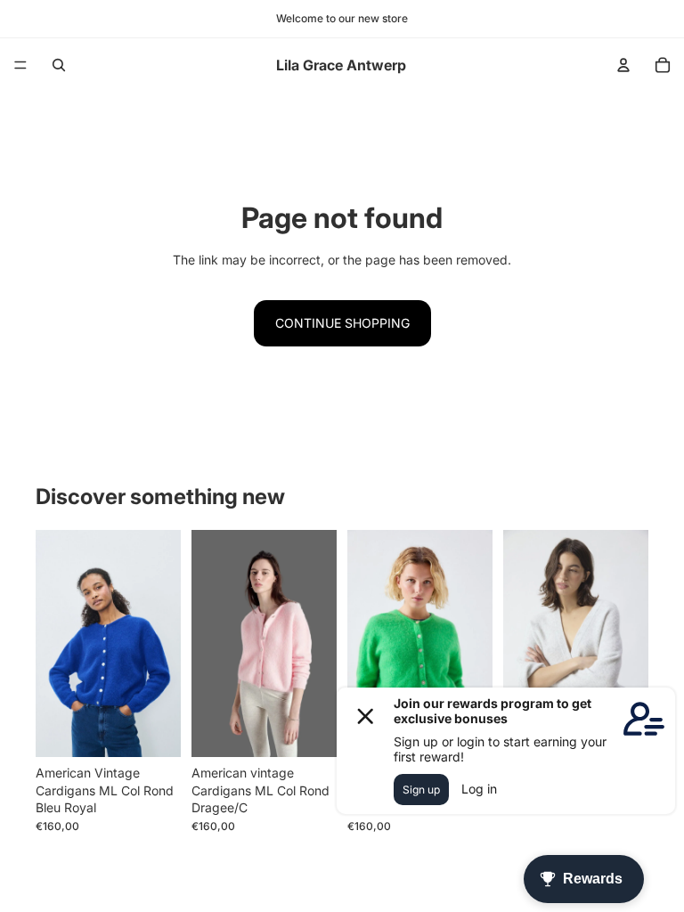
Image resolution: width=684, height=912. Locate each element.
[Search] (58, 65)
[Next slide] (628, 644)
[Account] (623, 65)
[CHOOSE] (153, 729)
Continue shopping (342, 322)
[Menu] (20, 65)
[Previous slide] (522, 644)
